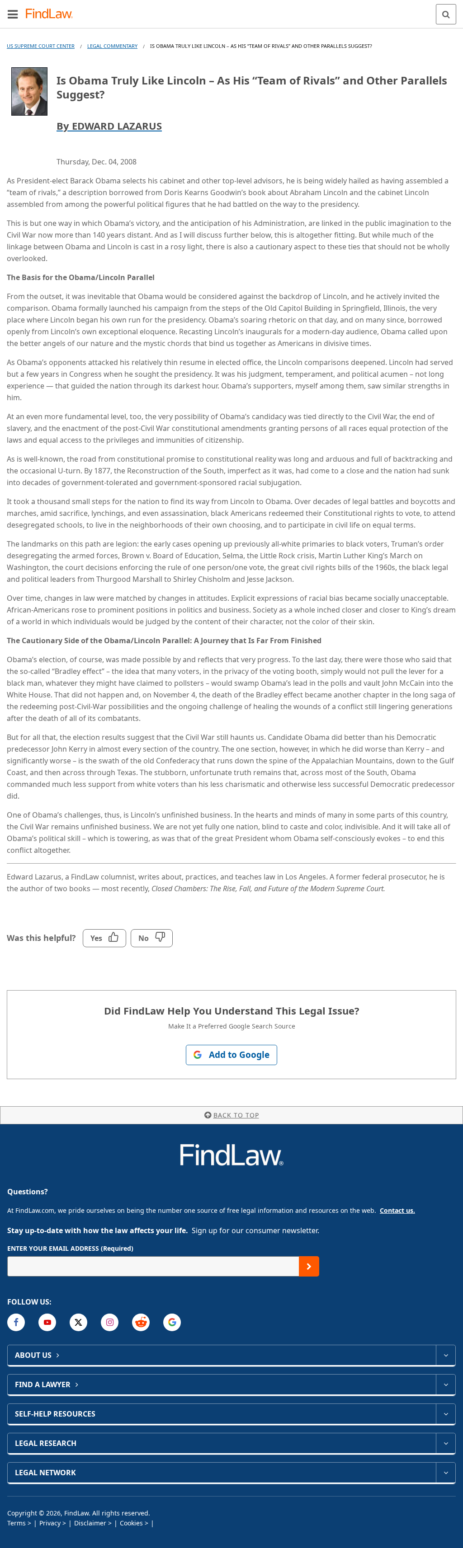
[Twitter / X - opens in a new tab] (78, 1322)
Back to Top (236, 1115)
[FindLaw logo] (52, 14)
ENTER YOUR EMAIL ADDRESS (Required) (70, 1248)
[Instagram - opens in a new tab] (109, 1322)
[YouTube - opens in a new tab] (47, 1322)
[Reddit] (141, 1322)
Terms (16, 1523)
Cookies (131, 1523)
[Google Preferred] (172, 1322)
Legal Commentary (112, 45)
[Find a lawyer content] (445, 1384)
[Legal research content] (445, 1443)
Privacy (50, 1523)
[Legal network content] (445, 1473)
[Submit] (309, 1266)
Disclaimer (90, 1523)
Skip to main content (231, 10)
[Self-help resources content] (445, 1414)
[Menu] (13, 14)
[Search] (446, 14)
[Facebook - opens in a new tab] (16, 1322)
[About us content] (445, 1355)
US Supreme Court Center (41, 45)
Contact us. (397, 1210)
